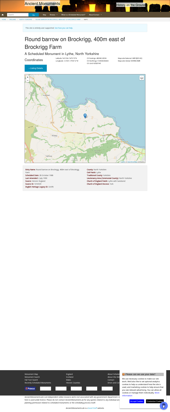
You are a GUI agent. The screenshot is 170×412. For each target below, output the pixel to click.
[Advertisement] (85, 213)
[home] (2, 15)
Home (4, 19)
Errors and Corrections (117, 383)
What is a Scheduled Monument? (73, 14)
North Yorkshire (25, 19)
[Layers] (142, 78)
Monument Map (31, 374)
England (12, 19)
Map (44, 14)
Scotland (69, 377)
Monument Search (32, 377)
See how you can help (64, 28)
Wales (68, 380)
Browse (52, 14)
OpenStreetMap (132, 162)
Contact (111, 380)
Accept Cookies (136, 401)
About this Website (115, 377)
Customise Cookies (155, 401)
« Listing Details (36, 68)
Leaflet (123, 162)
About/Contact (94, 14)
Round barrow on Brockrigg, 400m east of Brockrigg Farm (58, 19)
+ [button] (27, 77)
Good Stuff (92, 408)
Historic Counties (73, 383)
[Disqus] (85, 267)
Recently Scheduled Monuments (38, 383)
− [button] (27, 80)
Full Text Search (31, 380)
